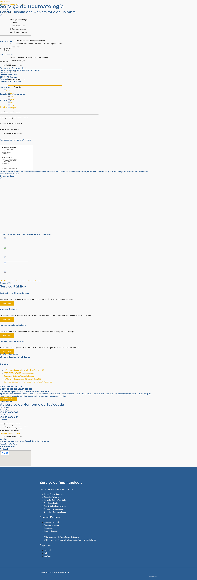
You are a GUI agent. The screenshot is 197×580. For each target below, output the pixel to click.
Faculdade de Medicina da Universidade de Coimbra (29, 57)
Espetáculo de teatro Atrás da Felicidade (19, 376)
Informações (8, 64)
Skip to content (6, 1)
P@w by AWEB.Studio (153, 576)
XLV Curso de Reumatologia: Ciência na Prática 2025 (22, 379)
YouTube (47, 556)
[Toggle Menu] (33, 16)
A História (13, 23)
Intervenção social (51, 531)
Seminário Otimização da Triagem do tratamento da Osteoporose (28, 382)
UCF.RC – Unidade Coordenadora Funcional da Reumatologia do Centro (36, 44)
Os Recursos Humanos (18, 29)
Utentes (13, 71)
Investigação (48, 528)
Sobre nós (7, 12)
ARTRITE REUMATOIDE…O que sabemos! (19, 373)
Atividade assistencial (52, 522)
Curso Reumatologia (17, 61)
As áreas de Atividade (17, 26)
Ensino (6, 50)
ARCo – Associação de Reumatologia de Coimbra (27, 40)
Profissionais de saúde (16, 79)
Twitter (47, 553)
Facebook (47, 550)
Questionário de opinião (18, 32)
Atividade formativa (51, 525)
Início (6, 9)
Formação (17, 87)
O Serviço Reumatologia (18, 19)
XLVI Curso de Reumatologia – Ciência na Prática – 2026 (24, 370)
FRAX (20, 281)
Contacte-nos (15, 47)
